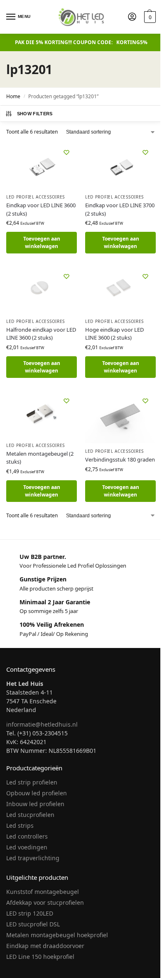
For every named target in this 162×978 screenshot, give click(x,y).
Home (13, 96)
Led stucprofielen (30, 815)
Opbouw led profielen (36, 793)
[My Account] (132, 17)
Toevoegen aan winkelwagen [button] (41, 242)
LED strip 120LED (29, 913)
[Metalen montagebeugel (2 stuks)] (41, 413)
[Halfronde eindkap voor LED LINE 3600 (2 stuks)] (41, 289)
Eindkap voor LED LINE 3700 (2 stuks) (120, 209)
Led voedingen (26, 847)
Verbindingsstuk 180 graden (120, 459)
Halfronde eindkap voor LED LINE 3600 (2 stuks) (41, 334)
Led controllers (27, 836)
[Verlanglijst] (66, 152)
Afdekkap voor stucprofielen (45, 902)
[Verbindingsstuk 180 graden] (120, 417)
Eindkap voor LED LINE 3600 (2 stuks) (41, 209)
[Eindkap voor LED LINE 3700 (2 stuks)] (120, 165)
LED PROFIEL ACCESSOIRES (35, 197)
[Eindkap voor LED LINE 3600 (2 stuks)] (41, 165)
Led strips (20, 825)
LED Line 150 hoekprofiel (40, 957)
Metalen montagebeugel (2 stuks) (40, 458)
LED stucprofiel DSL (33, 924)
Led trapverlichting (32, 858)
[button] (149, 17)
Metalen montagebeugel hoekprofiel (57, 935)
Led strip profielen (31, 782)
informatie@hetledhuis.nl (42, 724)
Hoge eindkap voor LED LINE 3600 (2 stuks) (114, 334)
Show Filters (35, 113)
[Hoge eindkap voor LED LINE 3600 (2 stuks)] (120, 289)
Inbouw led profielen (35, 804)
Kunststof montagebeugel (42, 892)
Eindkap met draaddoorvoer (45, 946)
